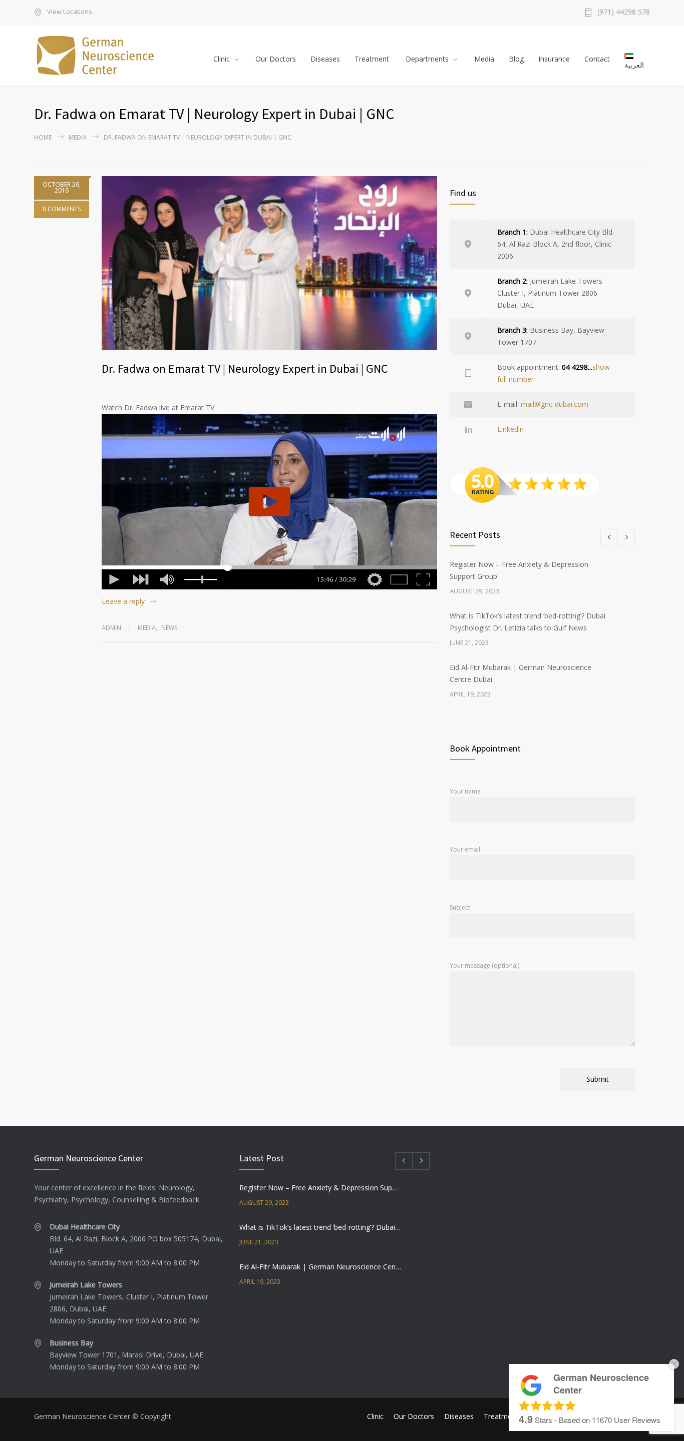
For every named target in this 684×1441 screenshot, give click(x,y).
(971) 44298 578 (623, 13)
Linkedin (510, 429)
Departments (427, 59)
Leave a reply (123, 601)
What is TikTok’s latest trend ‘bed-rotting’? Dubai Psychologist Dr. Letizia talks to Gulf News (320, 1227)
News (169, 627)
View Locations (69, 12)
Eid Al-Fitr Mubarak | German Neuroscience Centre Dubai (320, 1266)
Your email (465, 849)
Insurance (554, 59)
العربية (634, 65)
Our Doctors (275, 59)
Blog (516, 59)
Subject (460, 907)
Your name (465, 791)
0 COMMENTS (62, 209)
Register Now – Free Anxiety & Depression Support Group (320, 1187)
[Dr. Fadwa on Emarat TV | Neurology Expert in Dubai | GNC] (269, 263)
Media (484, 59)
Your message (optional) (484, 965)
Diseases (325, 59)
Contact (597, 59)
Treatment (372, 59)
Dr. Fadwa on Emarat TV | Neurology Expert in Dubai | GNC (245, 368)
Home (43, 137)
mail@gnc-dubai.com (554, 404)
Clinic (221, 59)
